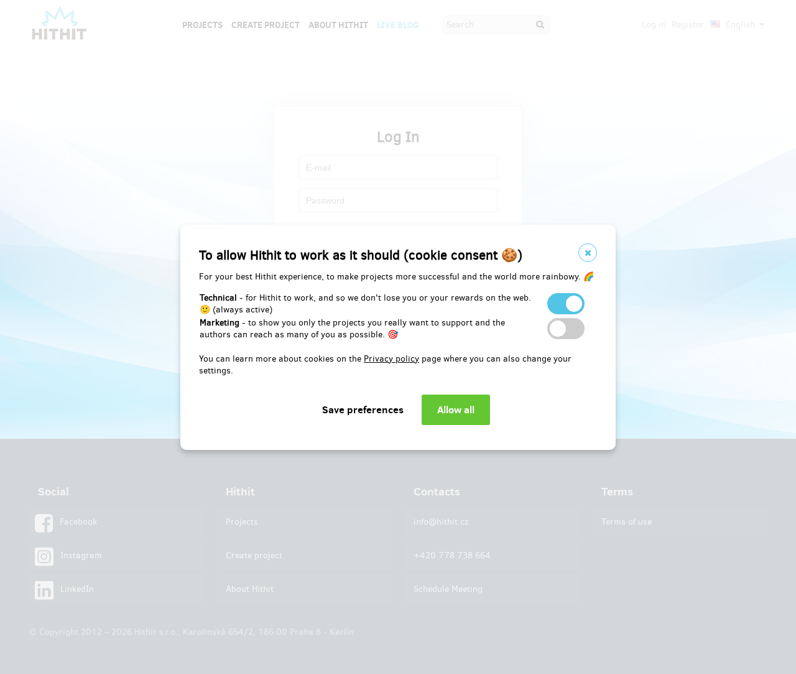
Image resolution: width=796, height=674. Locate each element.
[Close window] (587, 252)
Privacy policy (391, 359)
